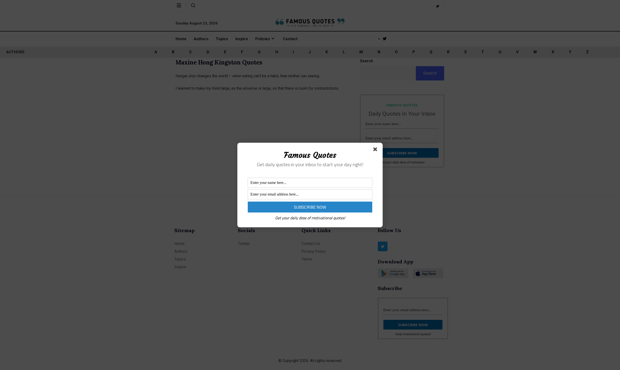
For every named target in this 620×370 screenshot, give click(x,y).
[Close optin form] (376, 150)
